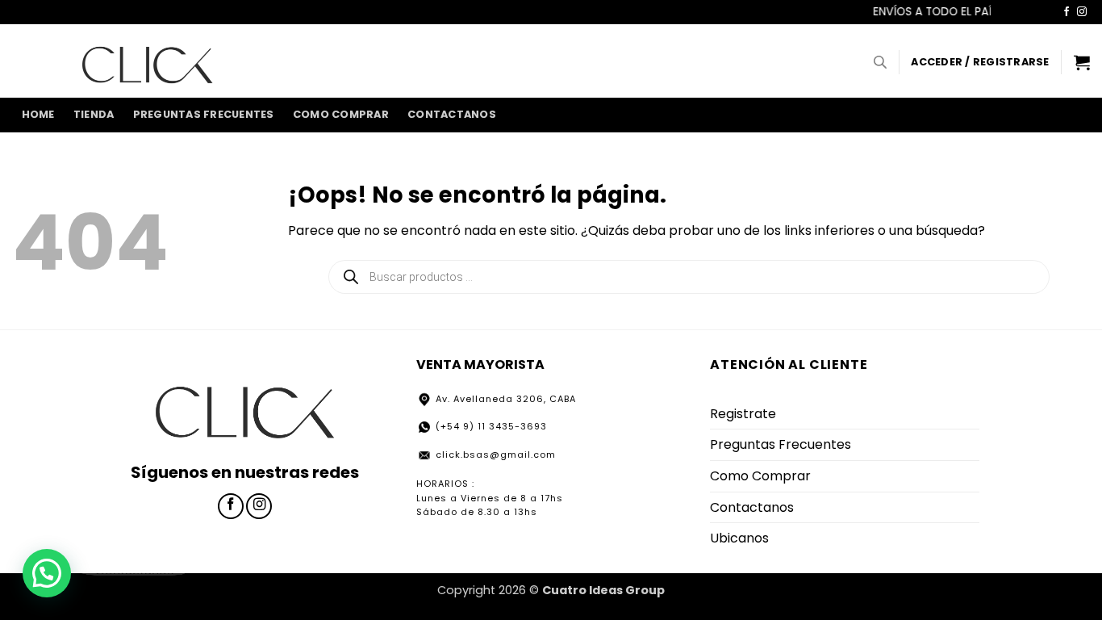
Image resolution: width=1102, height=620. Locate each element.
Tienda (94, 114)
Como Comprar (341, 114)
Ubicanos (739, 538)
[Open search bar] (880, 62)
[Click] (147, 60)
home (38, 114)
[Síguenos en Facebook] (1066, 12)
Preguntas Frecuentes (203, 114)
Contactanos (451, 114)
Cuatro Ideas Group (603, 590)
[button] (980, 62)
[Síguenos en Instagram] (1082, 12)
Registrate (743, 413)
